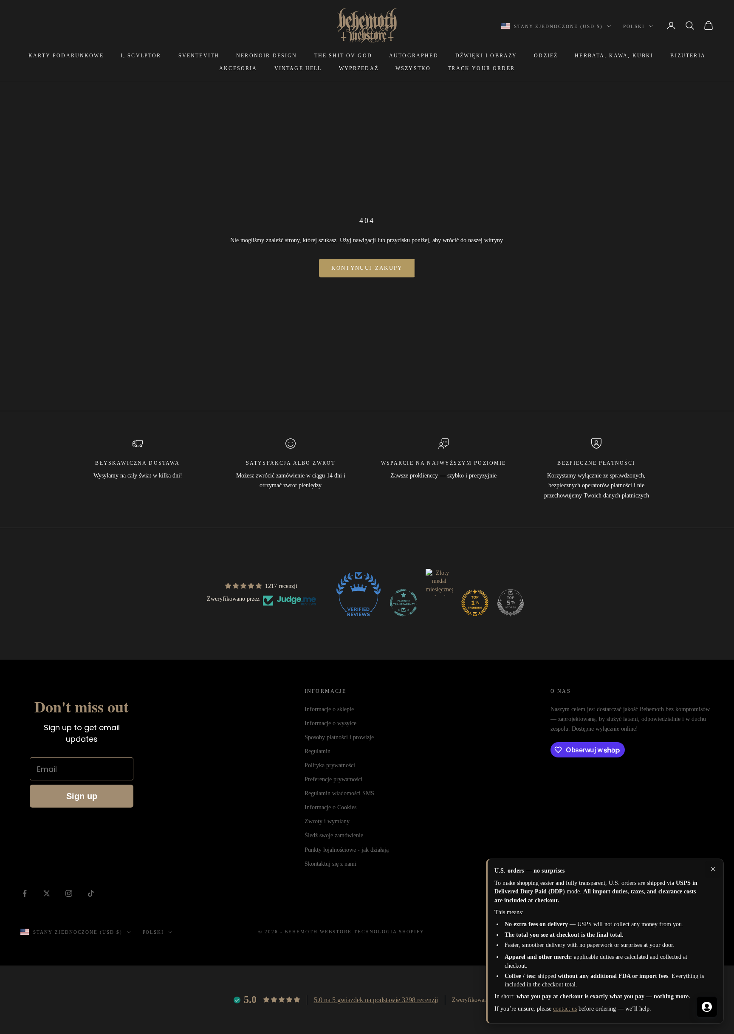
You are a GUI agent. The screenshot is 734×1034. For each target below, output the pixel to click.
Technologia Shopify (389, 931)
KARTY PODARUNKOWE (66, 56)
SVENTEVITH (199, 56)
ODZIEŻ (546, 56)
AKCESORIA (238, 68)
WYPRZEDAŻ (358, 68)
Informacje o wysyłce (330, 723)
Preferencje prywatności (333, 779)
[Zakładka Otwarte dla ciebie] (707, 1007)
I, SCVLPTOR (141, 56)
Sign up (81, 796)
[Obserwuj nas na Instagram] (69, 893)
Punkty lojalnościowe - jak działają (347, 850)
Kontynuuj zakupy (366, 268)
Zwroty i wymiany (327, 821)
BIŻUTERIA (687, 56)
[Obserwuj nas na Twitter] (46, 893)
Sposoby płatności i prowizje (339, 737)
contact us (565, 1009)
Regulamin (317, 751)
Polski (634, 26)
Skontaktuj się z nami (330, 864)
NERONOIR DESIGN (266, 56)
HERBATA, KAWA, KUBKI (614, 56)
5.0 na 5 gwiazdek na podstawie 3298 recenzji (376, 999)
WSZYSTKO (413, 68)
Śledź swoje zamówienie (334, 835)
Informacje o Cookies (330, 807)
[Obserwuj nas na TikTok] (91, 893)
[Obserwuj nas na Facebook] (24, 893)
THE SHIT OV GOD (343, 56)
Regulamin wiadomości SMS (339, 793)
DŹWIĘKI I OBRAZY (486, 56)
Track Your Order (481, 68)
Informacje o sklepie (329, 709)
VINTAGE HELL (298, 68)
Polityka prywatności (330, 765)
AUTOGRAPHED (413, 56)
